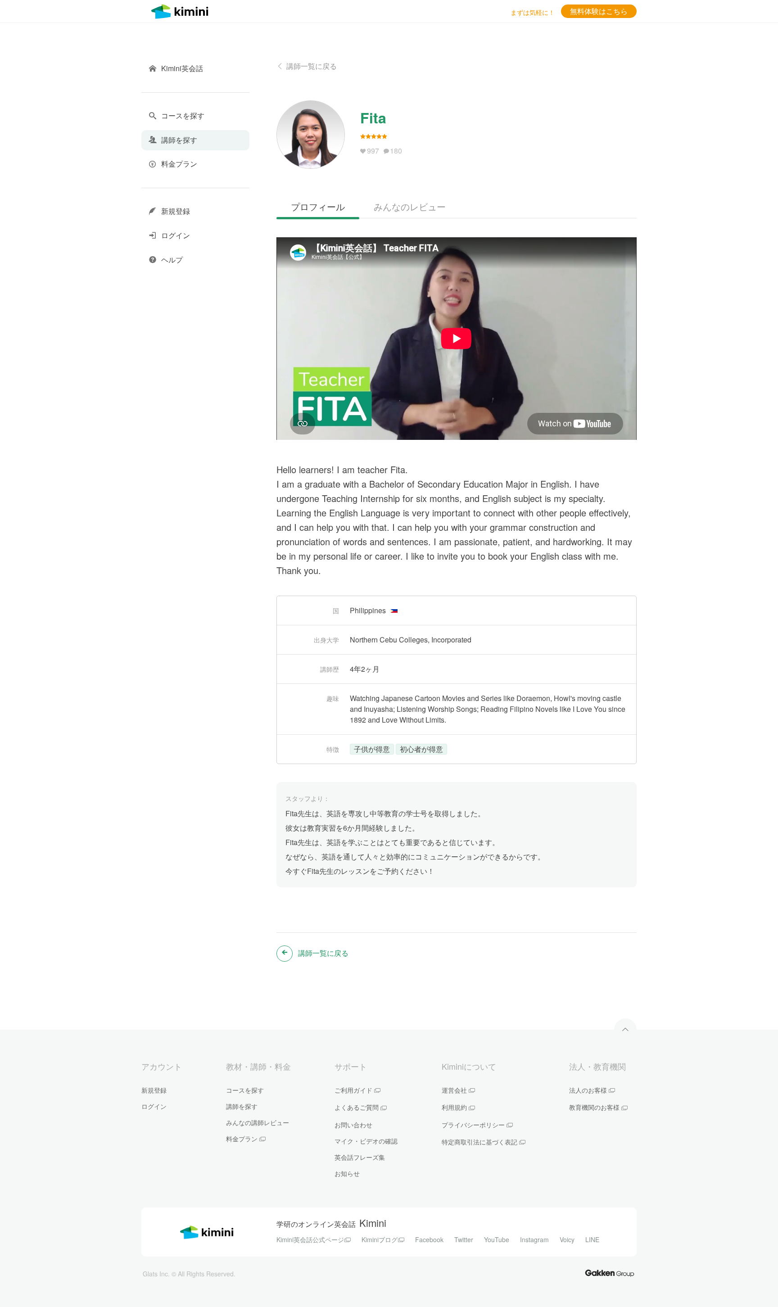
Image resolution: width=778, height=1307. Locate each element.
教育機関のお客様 (594, 1107)
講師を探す (242, 1106)
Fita (373, 117)
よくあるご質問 (357, 1107)
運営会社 (454, 1089)
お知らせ (347, 1173)
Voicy (567, 1239)
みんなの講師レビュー (257, 1122)
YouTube (496, 1239)
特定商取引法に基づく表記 (479, 1141)
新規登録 (154, 1089)
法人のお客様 (588, 1089)
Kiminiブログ (380, 1239)
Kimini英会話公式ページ (310, 1239)
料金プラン (242, 1138)
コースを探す (245, 1089)
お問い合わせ (353, 1124)
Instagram (534, 1239)
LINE (592, 1239)
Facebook (429, 1239)
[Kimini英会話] (181, 10)
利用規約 (454, 1107)
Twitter (463, 1239)
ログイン (154, 1106)
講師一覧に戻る (311, 66)
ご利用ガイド (353, 1089)
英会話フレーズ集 (360, 1157)
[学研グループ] (610, 1272)
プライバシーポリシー (473, 1124)
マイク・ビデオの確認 (366, 1140)
